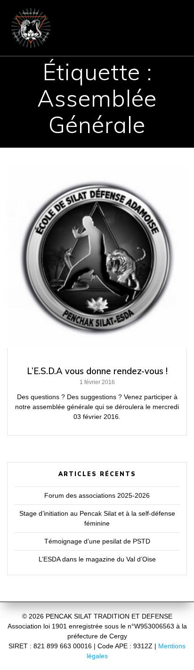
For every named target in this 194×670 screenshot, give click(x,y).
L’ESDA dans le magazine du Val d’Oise (97, 559)
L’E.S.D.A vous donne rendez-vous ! (97, 371)
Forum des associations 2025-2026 (97, 495)
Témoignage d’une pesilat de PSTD (97, 541)
